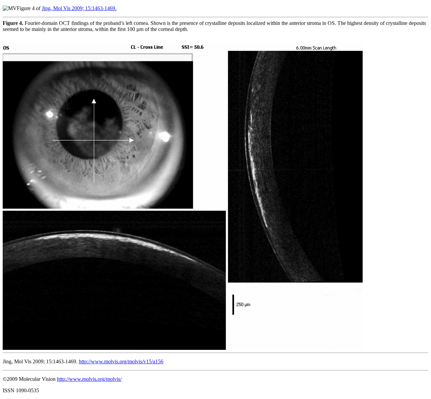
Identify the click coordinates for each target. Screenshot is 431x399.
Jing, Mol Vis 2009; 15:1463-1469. (79, 8)
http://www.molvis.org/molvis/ (89, 379)
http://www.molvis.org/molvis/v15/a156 (121, 361)
